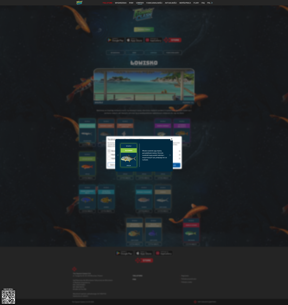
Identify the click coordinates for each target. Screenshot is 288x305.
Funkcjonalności (154, 3)
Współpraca (185, 3)
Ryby (131, 3)
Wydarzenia (120, 3)
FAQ (203, 3)
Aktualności (171, 3)
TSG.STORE (107, 3)
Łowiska (140, 3)
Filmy (196, 3)
